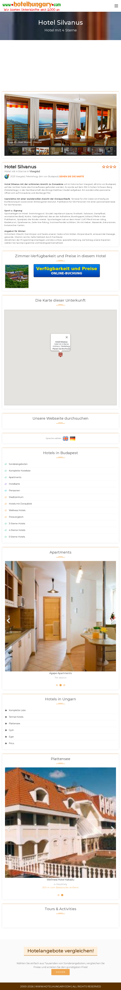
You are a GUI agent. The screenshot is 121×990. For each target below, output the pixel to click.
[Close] (66, 337)
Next (112, 621)
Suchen (60, 972)
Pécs (11, 743)
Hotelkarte (14, 484)
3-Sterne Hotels (17, 523)
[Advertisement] (60, 62)
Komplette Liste (17, 710)
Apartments (15, 477)
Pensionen (14, 490)
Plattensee (14, 723)
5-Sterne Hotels (17, 536)
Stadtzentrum (16, 497)
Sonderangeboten (18, 464)
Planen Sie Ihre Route (61, 349)
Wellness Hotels (17, 510)
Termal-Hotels (16, 717)
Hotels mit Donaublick (20, 503)
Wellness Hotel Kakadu (60, 879)
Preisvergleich (16, 517)
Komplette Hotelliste (20, 470)
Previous (9, 621)
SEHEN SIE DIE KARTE (71, 176)
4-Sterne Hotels (17, 530)
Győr (11, 730)
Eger (11, 736)
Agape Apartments (60, 673)
